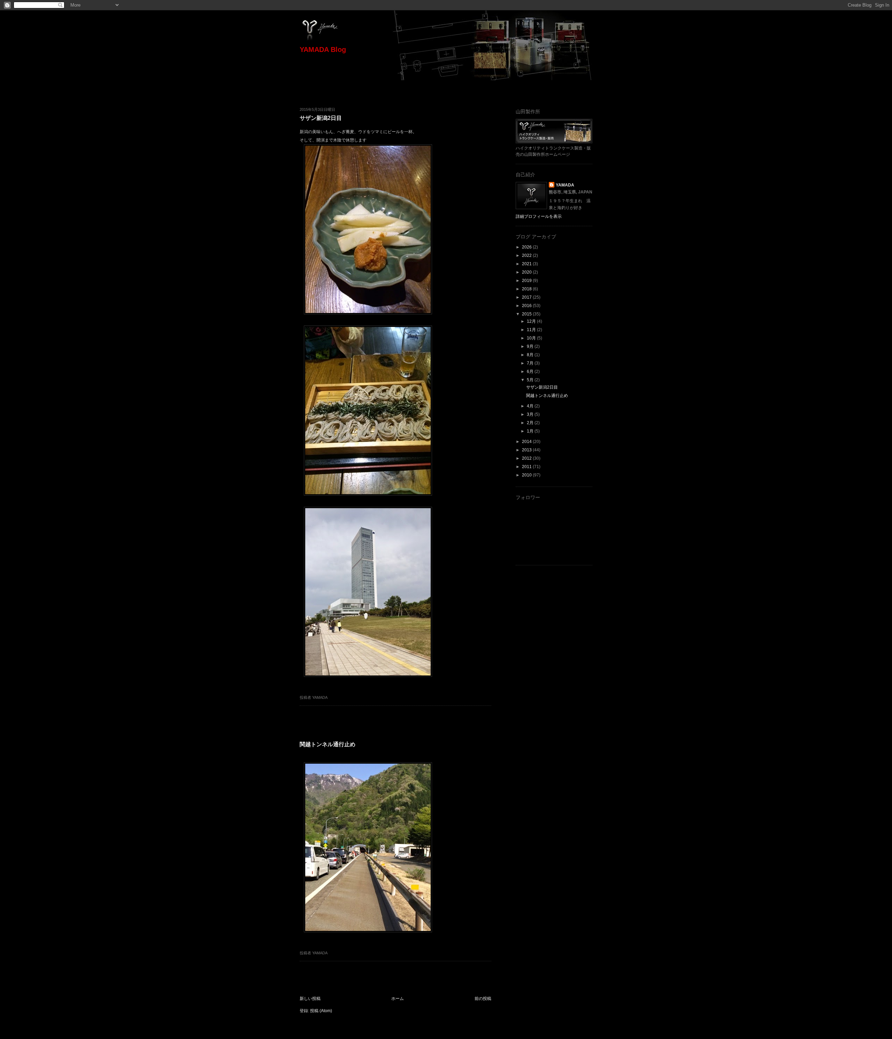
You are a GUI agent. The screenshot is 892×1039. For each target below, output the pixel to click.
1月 (531, 431)
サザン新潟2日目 (321, 118)
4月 (531, 406)
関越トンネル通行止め (327, 744)
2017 (527, 297)
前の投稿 (483, 998)
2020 (527, 272)
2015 (527, 314)
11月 (532, 329)
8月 (531, 354)
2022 (527, 255)
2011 (527, 466)
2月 (531, 422)
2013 (527, 450)
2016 (527, 305)
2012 (527, 458)
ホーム (397, 998)
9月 (531, 346)
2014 (527, 441)
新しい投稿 (310, 998)
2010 (527, 475)
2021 (527, 263)
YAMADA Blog (323, 49)
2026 (527, 247)
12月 (532, 321)
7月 (531, 363)
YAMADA (565, 185)
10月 (532, 338)
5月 (531, 379)
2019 (527, 280)
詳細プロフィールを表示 (539, 216)
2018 (527, 289)
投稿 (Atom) (321, 1010)
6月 (531, 371)
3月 (531, 414)
